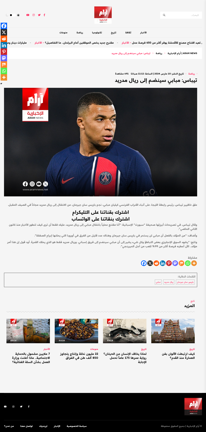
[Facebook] (144, 263)
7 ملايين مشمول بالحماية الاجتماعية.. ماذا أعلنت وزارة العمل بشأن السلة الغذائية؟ (31, 358)
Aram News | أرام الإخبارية (182, 53)
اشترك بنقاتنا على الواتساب (101, 219)
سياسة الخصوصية (77, 426)
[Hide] (1, 83)
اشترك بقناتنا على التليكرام (100, 212)
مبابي (158, 282)
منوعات (63, 32)
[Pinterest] (169, 263)
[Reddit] (156, 263)
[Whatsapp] (188, 263)
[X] (150, 263)
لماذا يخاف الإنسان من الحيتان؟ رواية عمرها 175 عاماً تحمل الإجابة (124, 358)
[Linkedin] (162, 263)
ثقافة (128, 32)
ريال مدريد (168, 282)
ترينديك (43, 426)
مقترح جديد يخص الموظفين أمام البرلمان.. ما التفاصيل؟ (96, 42)
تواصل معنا (26, 426)
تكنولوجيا (97, 32)
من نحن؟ (9, 426)
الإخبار (57, 426)
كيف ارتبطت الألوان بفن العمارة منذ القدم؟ (178, 356)
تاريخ (113, 32)
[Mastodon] (175, 263)
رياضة (79, 32)
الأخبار (143, 32)
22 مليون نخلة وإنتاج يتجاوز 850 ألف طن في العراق (79, 356)
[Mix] (181, 263)
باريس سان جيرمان (185, 282)
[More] (194, 263)
